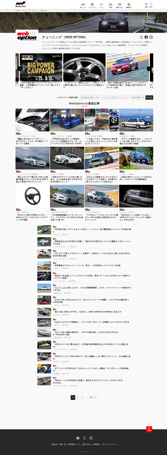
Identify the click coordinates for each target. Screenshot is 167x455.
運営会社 (54, 444)
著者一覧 (62, 444)
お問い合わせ (87, 444)
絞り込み (149, 97)
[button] (19, 68)
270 (91, 397)
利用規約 (96, 444)
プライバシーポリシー (109, 444)
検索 (146, 6)
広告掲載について (73, 444)
